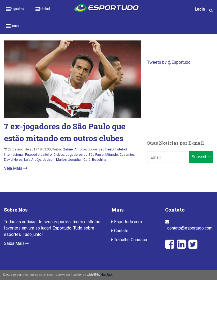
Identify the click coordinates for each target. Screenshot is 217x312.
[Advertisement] (180, 102)
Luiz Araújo (32, 160)
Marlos (61, 160)
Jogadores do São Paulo (85, 155)
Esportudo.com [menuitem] (127, 221)
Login (200, 9)
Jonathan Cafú (79, 160)
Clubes (58, 155)
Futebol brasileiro (38, 155)
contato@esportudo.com (190, 228)
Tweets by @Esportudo (169, 62)
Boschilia (99, 160)
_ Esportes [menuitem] (16, 9)
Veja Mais (13, 168)
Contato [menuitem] (120, 230)
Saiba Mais (14, 243)
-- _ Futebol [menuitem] (41, 9)
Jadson (49, 160)
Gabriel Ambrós (75, 149)
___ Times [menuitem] (12, 26)
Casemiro (127, 155)
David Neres (13, 160)
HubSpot (107, 275)
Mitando (111, 155)
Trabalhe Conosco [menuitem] (130, 239)
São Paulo (106, 149)
